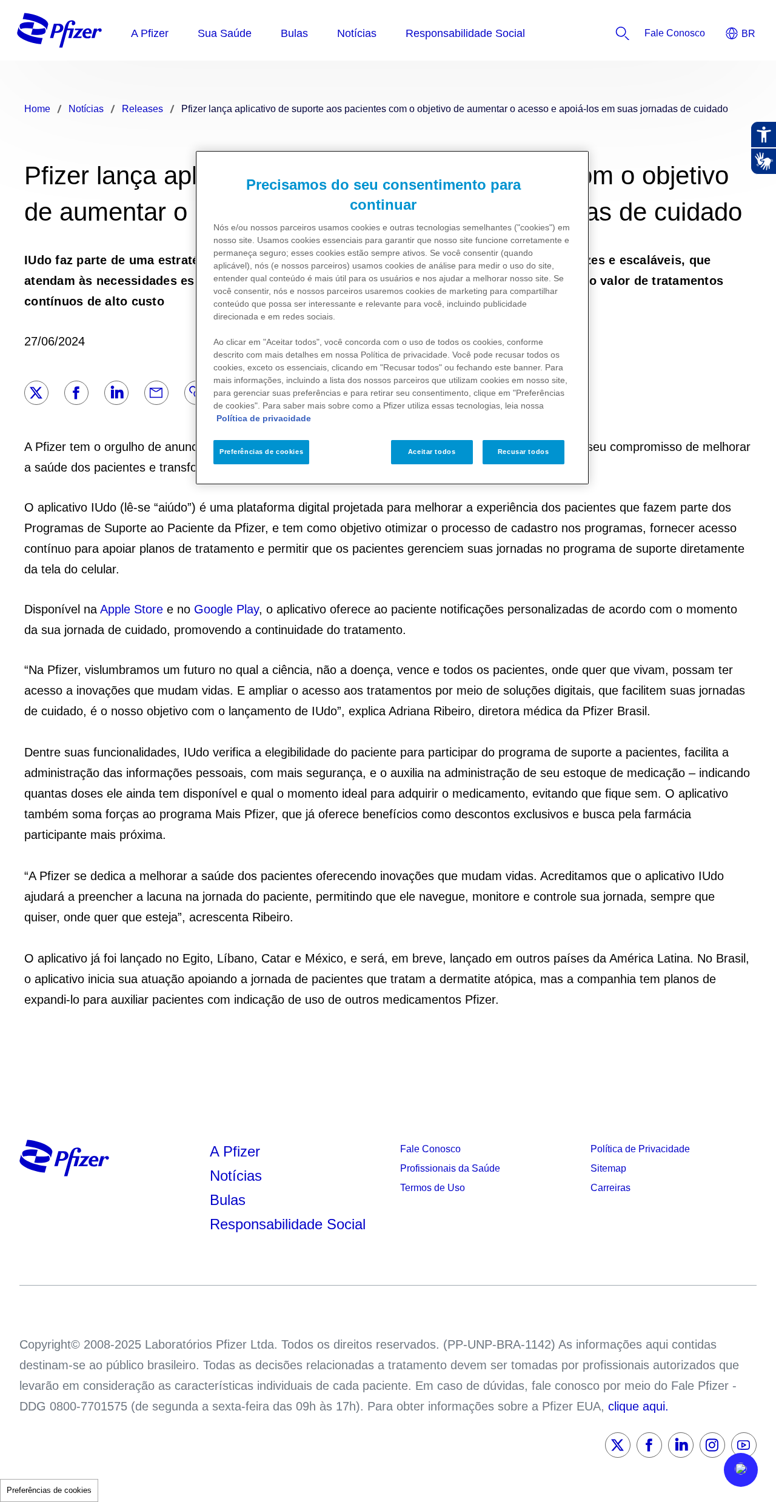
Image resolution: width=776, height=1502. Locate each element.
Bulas (230, 1200)
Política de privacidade (263, 418)
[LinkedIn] (116, 393)
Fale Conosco (430, 1149)
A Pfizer (235, 1151)
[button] (741, 1470)
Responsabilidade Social (288, 1224)
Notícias (238, 1175)
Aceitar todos (431, 451)
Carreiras (610, 1188)
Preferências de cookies (49, 1490)
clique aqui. (638, 1406)
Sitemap (608, 1168)
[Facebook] (76, 393)
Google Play (226, 609)
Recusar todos (523, 451)
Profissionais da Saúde (450, 1168)
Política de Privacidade (640, 1149)
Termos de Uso (432, 1188)
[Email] (156, 393)
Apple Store (131, 609)
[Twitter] (36, 393)
